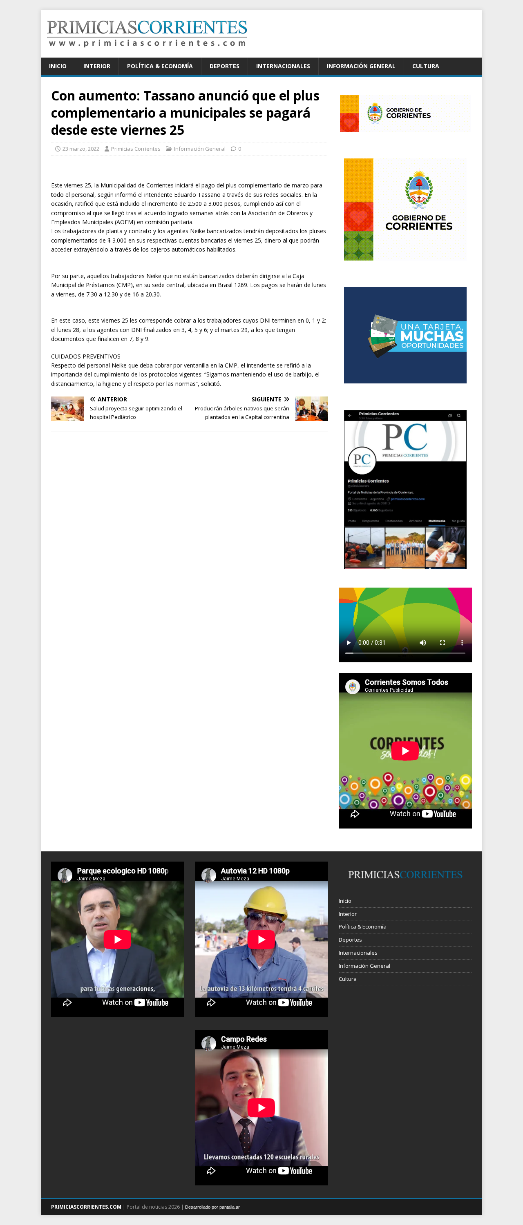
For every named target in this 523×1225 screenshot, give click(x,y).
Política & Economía (160, 66)
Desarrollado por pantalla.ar (212, 1207)
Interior (96, 66)
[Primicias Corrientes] (147, 53)
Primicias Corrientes (136, 148)
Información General (361, 66)
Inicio (58, 66)
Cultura (425, 66)
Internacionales (283, 66)
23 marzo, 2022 (81, 148)
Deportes (224, 66)
